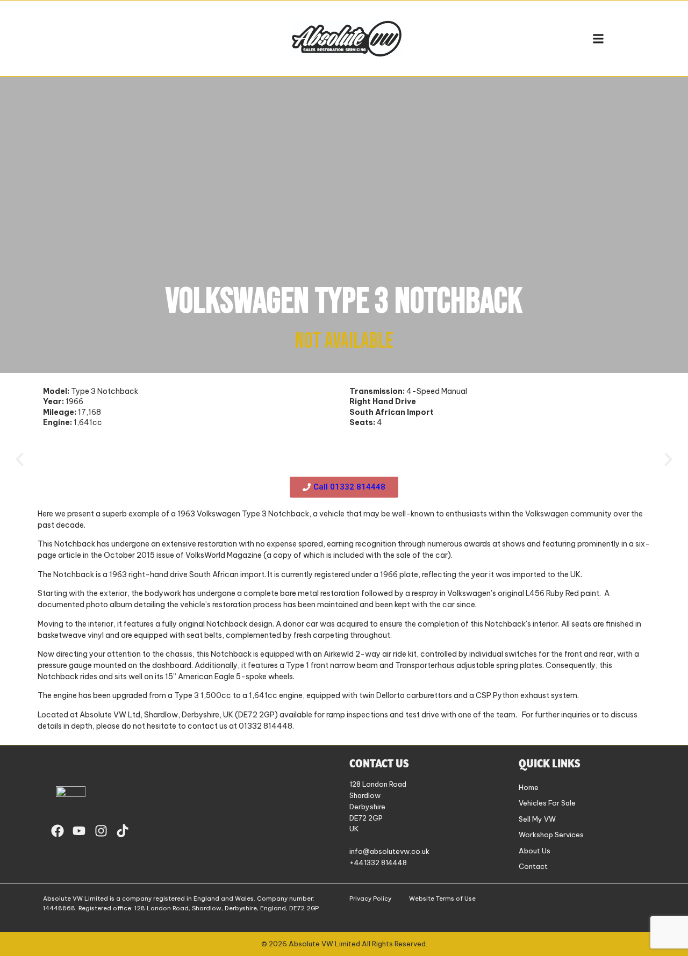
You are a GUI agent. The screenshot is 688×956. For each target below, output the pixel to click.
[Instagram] (101, 831)
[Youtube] (79, 831)
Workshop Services (551, 834)
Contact (533, 866)
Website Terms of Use (442, 898)
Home (529, 787)
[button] (598, 38)
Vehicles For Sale (547, 803)
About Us (534, 850)
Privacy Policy (370, 898)
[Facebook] (57, 831)
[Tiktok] (123, 831)
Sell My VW (537, 819)
